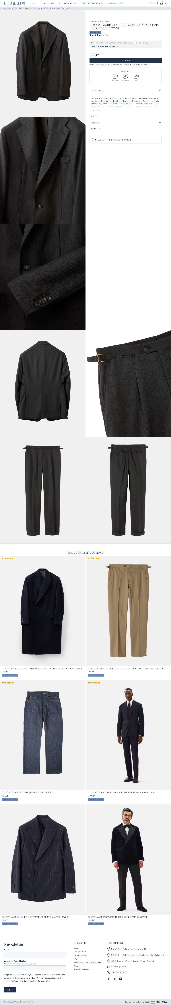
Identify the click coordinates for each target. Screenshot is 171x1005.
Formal (107, 22)
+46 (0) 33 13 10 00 (119, 972)
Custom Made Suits (96, 22)
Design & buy (125, 60)
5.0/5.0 (105, 35)
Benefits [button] (94, 116)
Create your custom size (103, 46)
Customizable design (10, 675)
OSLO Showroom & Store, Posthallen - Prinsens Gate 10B (132, 961)
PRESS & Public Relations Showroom (87, 962)
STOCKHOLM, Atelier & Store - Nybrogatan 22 (128, 949)
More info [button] (95, 122)
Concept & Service (80, 951)
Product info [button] (97, 90)
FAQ (75, 959)
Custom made (95, 33)
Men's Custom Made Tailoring (18, 8)
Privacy (76, 966)
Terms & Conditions (81, 970)
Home (6, 8)
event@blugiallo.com (118, 967)
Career (76, 948)
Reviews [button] (96, 129)
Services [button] (80, 943)
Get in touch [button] (116, 943)
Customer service (80, 955)
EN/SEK (151, 3)
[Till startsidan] (14, 3)
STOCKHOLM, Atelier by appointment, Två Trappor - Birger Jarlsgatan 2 (137, 955)
